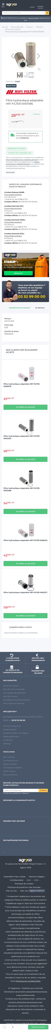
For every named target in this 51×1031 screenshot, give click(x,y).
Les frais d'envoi (10, 696)
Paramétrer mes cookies (15, 877)
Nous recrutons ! (10, 775)
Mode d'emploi (10, 729)
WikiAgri (7, 744)
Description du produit (17, 148)
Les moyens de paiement (14, 693)
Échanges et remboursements (16, 700)
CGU (29, 880)
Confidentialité (16, 880)
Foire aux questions (12, 726)
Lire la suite (10, 172)
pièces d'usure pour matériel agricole (22, 163)
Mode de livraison (11, 686)
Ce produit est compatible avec (20, 153)
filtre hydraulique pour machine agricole (22, 160)
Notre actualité (10, 764)
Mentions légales (36, 877)
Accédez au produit (25, 407)
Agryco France (36, 891)
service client (33, 18)
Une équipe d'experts (12, 768)
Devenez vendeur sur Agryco (16, 733)
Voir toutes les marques (13, 703)
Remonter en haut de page (25, 645)
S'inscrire (43, 790)
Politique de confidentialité (28, 981)
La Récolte (8, 740)
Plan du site (11, 891)
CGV (36, 880)
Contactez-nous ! (11, 761)
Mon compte (9, 757)
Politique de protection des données (24, 887)
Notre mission (9, 771)
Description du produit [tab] (19, 308)
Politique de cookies (24, 884)
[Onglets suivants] (47, 308)
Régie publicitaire (11, 736)
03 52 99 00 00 (9, 18)
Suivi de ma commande (13, 689)
